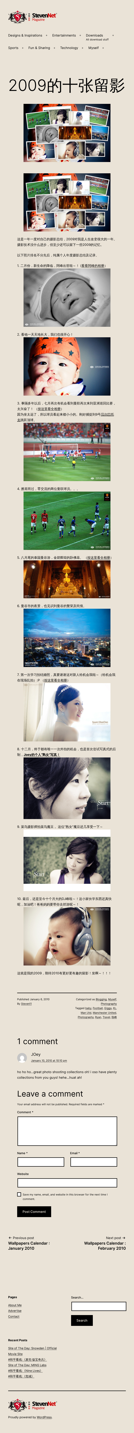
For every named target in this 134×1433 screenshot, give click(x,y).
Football (98, 1008)
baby (88, 1008)
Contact (13, 1316)
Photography (109, 1003)
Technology (69, 48)
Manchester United (104, 1012)
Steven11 (26, 1003)
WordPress (44, 1417)
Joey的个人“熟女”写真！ (42, 755)
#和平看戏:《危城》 (21, 1376)
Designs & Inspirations (25, 35)
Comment (25, 1112)
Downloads (97, 37)
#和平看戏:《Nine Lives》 (25, 1370)
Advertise (14, 1310)
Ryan (98, 1017)
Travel (106, 1017)
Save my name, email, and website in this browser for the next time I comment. (65, 1197)
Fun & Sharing (39, 48)
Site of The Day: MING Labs (27, 1365)
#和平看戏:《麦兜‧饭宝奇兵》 (27, 1359)
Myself (93, 48)
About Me (15, 1305)
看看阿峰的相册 (92, 266)
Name (22, 1153)
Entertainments (64, 35)
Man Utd (86, 1012)
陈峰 (114, 1017)
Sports (13, 48)
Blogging (101, 999)
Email (75, 1153)
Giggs (108, 1008)
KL (114, 1008)
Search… (77, 1297)
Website (23, 1174)
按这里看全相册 (49, 409)
